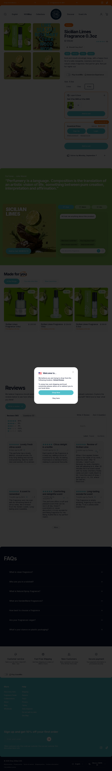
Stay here (56, 398)
